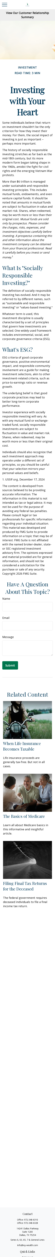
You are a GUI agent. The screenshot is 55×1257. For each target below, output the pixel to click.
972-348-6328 (31, 1222)
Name (6, 598)
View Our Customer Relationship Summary (27, 15)
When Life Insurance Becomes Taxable (22, 746)
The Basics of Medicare (24, 816)
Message (8, 637)
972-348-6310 (31, 1219)
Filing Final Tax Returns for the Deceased (25, 886)
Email (5, 618)
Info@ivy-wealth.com (27, 1245)
